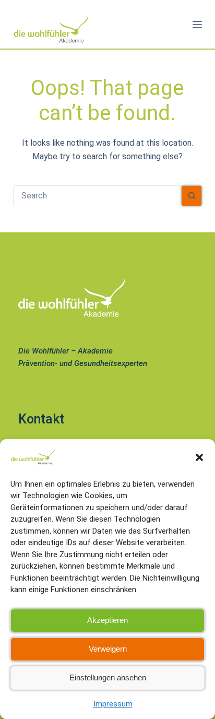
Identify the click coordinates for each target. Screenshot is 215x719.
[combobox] (98, 195)
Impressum (113, 704)
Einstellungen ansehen (107, 677)
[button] (199, 457)
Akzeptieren (107, 620)
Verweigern (108, 648)
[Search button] (191, 196)
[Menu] (197, 24)
